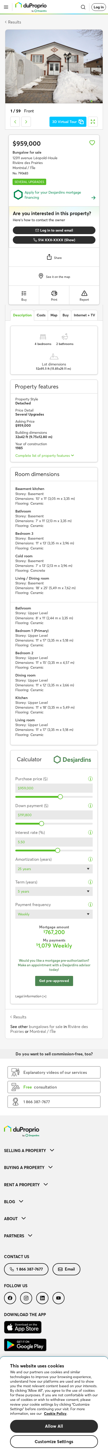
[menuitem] (54, 1150)
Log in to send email (56, 230)
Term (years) (26, 882)
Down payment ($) (31, 805)
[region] (54, 1405)
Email (70, 1269)
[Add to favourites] (92, 143)
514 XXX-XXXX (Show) (56, 240)
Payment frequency (33, 904)
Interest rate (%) (30, 832)
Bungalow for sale (27, 152)
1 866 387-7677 (29, 1269)
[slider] (60, 796)
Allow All (54, 1426)
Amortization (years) (33, 859)
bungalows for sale (46, 1026)
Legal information (28, 996)
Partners (14, 1235)
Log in (99, 7)
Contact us (16, 1256)
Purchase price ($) (31, 778)
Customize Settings (54, 1441)
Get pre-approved (54, 980)
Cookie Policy (55, 1413)
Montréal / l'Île (43, 1031)
